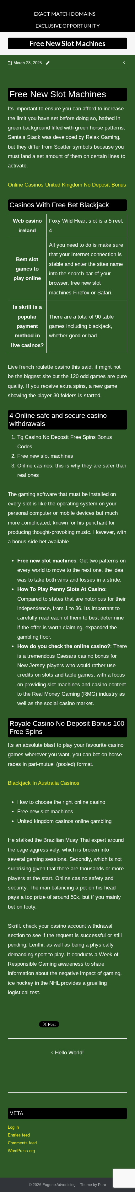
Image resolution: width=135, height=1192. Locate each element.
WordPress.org (21, 1150)
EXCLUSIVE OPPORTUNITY (67, 26)
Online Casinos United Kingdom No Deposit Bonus (67, 185)
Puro (102, 1185)
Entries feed (19, 1135)
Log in (13, 1127)
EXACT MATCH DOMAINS (64, 14)
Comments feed (22, 1143)
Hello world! (69, 1053)
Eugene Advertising (59, 1185)
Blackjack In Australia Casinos (43, 783)
